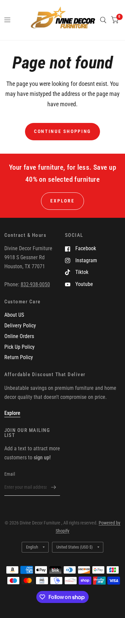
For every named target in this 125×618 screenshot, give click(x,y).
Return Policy (18, 357)
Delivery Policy (20, 325)
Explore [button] (62, 200)
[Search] (103, 20)
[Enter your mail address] (53, 487)
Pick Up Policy (19, 347)
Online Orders (19, 336)
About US (14, 315)
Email (9, 474)
